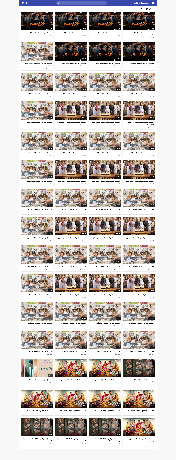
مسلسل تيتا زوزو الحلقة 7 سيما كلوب (107, 323)
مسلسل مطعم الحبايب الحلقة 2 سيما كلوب (106, 294)
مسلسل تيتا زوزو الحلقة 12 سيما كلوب (73, 266)
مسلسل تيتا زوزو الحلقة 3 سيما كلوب (107, 351)
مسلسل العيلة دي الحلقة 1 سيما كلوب (141, 439)
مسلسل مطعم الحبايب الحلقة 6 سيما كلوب (140, 238)
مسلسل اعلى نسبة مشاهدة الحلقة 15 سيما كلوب (71, 440)
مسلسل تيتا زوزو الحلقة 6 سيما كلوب (73, 323)
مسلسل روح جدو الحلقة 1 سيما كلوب (74, 63)
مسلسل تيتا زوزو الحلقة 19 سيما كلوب (141, 209)
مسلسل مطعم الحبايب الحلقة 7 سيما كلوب (72, 181)
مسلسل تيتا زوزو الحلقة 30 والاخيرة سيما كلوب (38, 64)
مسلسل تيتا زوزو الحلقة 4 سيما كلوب (141, 351)
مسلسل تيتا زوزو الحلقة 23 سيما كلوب (107, 152)
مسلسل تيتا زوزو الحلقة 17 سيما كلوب (73, 209)
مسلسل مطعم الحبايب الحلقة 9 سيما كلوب (140, 181)
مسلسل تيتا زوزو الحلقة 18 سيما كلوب (107, 209)
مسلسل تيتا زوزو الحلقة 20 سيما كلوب (39, 181)
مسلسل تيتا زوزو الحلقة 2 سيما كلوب (73, 351)
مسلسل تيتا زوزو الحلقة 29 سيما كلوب (141, 93)
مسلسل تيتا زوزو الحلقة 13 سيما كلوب (107, 266)
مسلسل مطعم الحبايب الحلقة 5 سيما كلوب (106, 238)
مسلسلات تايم (141, 3)
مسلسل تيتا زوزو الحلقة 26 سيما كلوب (39, 93)
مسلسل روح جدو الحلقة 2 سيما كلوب (108, 63)
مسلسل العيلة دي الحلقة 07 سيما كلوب (73, 380)
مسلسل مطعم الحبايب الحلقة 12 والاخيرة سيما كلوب (140, 123)
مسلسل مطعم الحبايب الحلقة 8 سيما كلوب (106, 181)
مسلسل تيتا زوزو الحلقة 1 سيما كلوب (40, 351)
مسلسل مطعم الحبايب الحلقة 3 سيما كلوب (140, 294)
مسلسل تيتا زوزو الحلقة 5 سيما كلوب (40, 323)
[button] (58, 3)
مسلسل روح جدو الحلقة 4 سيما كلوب (40, 32)
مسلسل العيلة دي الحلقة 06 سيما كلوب (141, 410)
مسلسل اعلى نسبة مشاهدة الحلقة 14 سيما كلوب (37, 440)
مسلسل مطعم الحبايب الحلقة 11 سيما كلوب (106, 122)
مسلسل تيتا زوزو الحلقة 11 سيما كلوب (39, 266)
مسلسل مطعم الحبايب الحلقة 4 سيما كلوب (72, 238)
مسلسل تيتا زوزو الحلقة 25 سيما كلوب (39, 122)
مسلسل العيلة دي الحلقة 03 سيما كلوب (73, 410)
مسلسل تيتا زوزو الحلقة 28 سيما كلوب (107, 93)
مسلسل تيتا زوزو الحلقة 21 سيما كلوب (39, 152)
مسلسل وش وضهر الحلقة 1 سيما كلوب (39, 380)
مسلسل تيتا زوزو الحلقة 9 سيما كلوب (141, 323)
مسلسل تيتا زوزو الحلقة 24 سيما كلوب (141, 152)
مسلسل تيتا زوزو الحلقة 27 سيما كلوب (73, 93)
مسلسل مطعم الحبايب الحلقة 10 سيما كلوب (71, 122)
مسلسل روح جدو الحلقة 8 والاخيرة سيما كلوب (141, 33)
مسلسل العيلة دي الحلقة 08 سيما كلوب (107, 380)
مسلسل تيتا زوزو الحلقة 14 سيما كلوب (141, 266)
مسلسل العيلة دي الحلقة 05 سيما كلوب (107, 410)
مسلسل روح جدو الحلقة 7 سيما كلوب (108, 32)
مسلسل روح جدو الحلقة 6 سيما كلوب (74, 32)
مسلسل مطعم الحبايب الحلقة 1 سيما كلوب (72, 294)
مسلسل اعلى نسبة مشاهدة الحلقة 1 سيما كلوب (140, 381)
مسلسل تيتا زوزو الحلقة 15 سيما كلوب (39, 238)
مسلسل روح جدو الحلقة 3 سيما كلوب (141, 63)
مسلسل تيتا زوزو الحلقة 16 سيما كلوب (39, 209)
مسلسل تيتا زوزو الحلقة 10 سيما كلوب (39, 294)
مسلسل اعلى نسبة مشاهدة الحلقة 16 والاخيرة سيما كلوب (107, 440)
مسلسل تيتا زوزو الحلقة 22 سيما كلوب (73, 152)
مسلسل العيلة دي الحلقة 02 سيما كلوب (39, 410)
